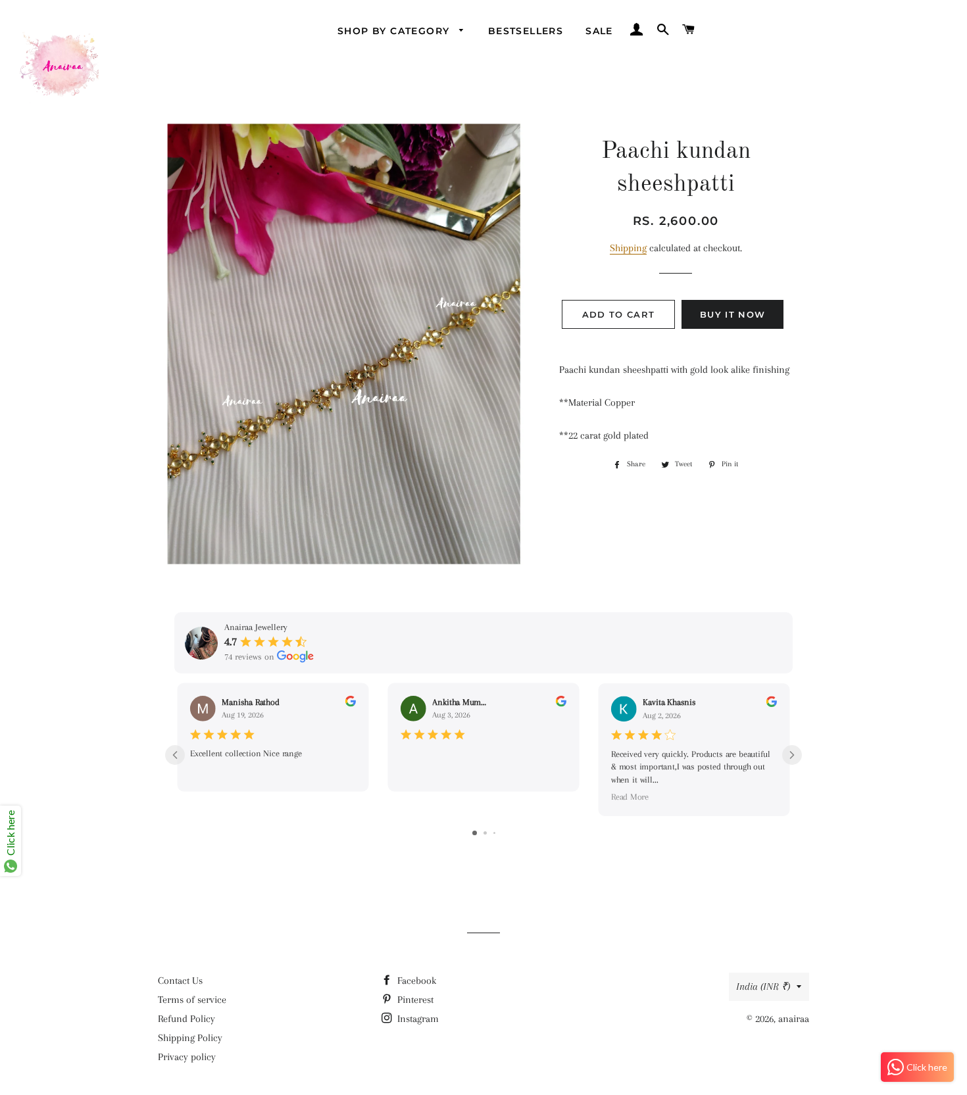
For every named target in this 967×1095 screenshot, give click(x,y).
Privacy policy (187, 1057)
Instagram (417, 1019)
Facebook (415, 980)
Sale (599, 31)
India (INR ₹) (763, 986)
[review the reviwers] (350, 704)
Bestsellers (525, 31)
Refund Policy (186, 1019)
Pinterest (414, 1000)
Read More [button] (630, 797)
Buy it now (732, 314)
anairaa (793, 1019)
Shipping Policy (190, 1038)
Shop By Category (395, 31)
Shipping (628, 248)
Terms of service (192, 1000)
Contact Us (180, 980)
